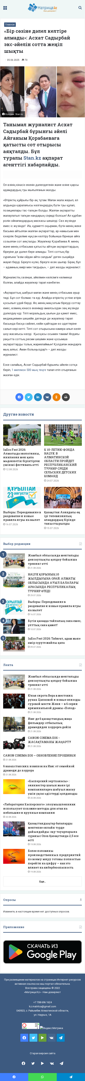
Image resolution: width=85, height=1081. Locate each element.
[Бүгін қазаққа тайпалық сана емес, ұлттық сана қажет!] (14, 626)
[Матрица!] (42, 8)
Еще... (42, 881)
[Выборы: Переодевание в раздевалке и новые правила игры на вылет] (22, 497)
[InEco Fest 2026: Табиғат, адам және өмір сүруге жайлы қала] (14, 644)
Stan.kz (32, 158)
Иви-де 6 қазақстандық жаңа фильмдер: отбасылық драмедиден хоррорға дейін (50, 723)
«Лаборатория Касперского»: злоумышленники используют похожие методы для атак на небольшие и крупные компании (39, 808)
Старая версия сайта (42, 1053)
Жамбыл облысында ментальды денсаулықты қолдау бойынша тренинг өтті (53, 559)
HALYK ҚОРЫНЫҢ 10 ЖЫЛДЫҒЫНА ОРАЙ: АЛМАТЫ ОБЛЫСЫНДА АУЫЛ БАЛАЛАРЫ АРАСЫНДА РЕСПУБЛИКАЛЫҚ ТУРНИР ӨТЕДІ (53, 582)
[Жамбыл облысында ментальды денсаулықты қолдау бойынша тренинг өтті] (14, 560)
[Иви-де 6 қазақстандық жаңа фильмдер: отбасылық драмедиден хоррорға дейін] (14, 724)
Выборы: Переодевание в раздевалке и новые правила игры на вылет (22, 516)
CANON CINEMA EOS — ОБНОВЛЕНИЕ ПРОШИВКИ (39, 755)
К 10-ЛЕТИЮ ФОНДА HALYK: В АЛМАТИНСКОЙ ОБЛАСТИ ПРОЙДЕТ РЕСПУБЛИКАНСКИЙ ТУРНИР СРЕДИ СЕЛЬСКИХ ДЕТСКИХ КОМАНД (60, 463)
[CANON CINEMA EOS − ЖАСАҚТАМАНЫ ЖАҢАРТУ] (14, 743)
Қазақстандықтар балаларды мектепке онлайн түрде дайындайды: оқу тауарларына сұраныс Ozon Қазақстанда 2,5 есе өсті (53, 831)
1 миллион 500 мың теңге (29, 370)
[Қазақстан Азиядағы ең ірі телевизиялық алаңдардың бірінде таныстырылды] (63, 497)
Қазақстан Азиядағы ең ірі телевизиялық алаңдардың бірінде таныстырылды (62, 517)
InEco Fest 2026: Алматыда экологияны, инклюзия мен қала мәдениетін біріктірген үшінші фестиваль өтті (21, 457)
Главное (10, 24)
